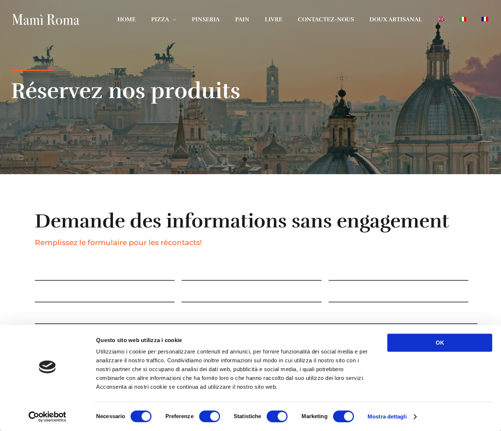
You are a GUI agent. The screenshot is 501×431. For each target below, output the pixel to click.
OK (440, 343)
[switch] (209, 416)
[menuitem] (441, 19)
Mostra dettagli (387, 416)
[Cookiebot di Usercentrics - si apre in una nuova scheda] (47, 416)
